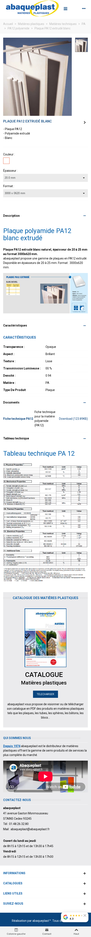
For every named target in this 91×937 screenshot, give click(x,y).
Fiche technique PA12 (18, 418)
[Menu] (65, 8)
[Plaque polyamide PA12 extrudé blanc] (37, 76)
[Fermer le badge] (85, 915)
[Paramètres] (84, 8)
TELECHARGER (45, 694)
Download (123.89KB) (73, 418)
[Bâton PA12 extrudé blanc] (84, 122)
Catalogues (12, 883)
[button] (45, 215)
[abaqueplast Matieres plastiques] (32, 8)
